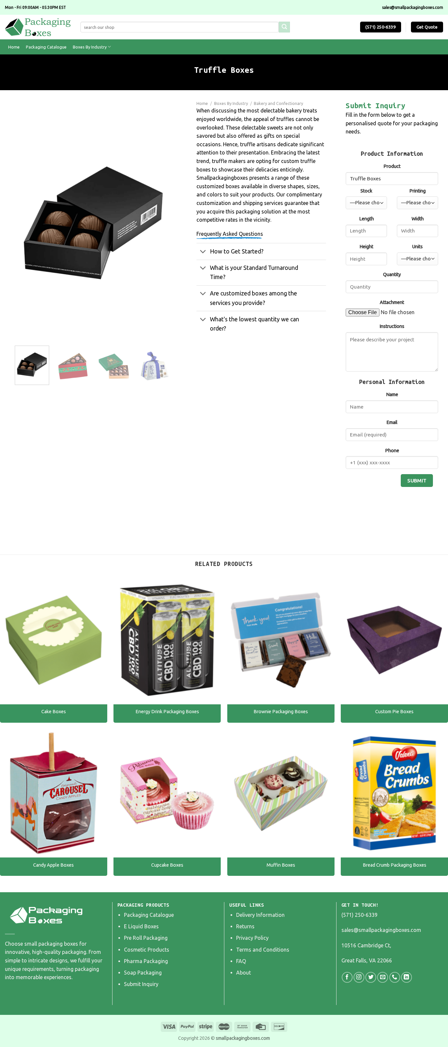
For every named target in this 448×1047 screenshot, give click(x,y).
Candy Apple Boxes (53, 865)
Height (366, 246)
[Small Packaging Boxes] (38, 27)
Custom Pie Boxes (394, 711)
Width (418, 218)
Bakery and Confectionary (278, 103)
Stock (366, 190)
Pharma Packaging (146, 961)
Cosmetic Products (146, 950)
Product (391, 166)
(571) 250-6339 (359, 915)
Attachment (392, 302)
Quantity (392, 274)
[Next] (160, 222)
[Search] (284, 27)
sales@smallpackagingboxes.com (381, 930)
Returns (245, 926)
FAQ (241, 961)
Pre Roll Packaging (146, 938)
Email (391, 422)
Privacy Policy (252, 938)
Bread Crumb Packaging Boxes (394, 865)
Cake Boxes (53, 711)
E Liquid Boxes (141, 926)
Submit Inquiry (141, 984)
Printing (417, 190)
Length (366, 218)
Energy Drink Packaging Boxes (167, 711)
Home (14, 47)
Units (417, 246)
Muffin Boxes (281, 865)
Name (392, 394)
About (243, 973)
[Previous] (26, 222)
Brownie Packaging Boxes (281, 711)
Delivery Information (260, 915)
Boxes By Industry (90, 47)
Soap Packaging (143, 973)
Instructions (391, 326)
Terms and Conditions (262, 950)
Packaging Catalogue (46, 47)
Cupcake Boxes (167, 865)
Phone (392, 450)
